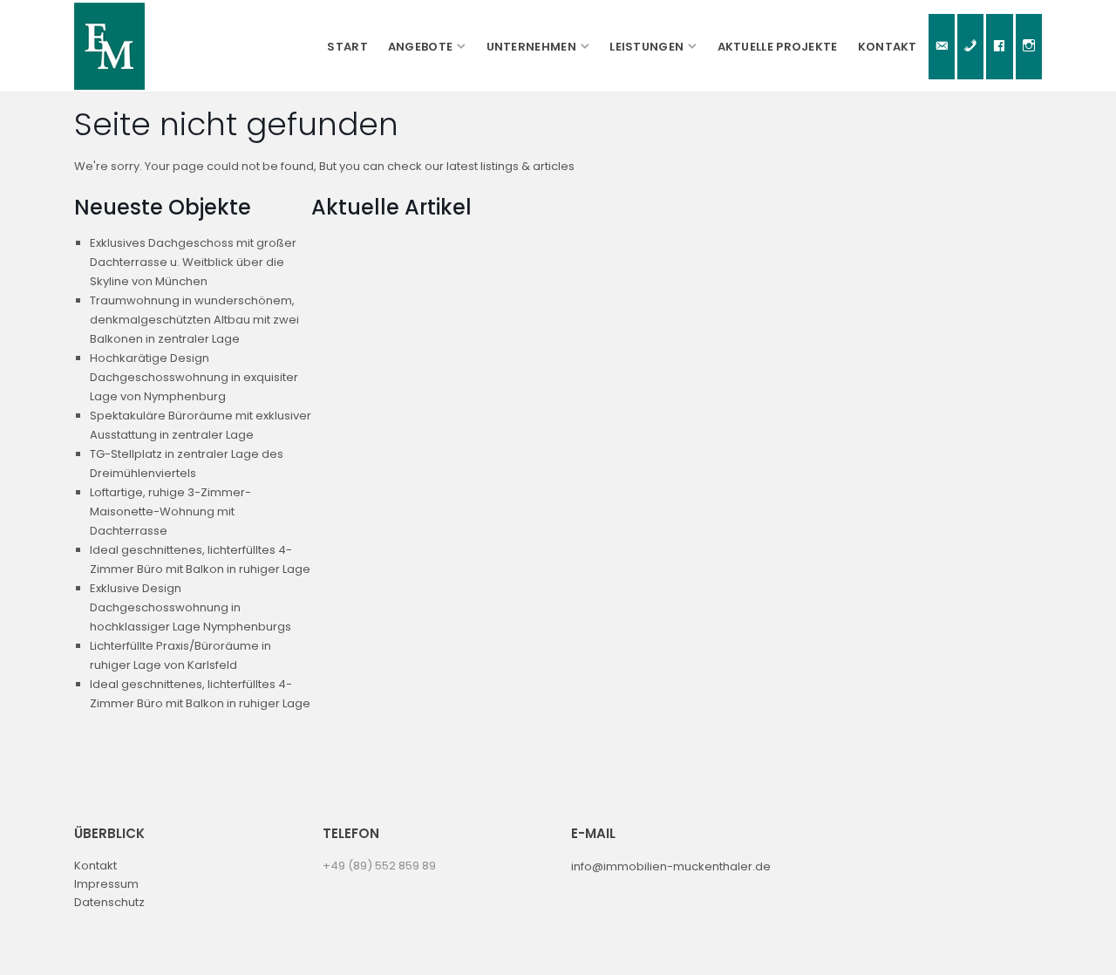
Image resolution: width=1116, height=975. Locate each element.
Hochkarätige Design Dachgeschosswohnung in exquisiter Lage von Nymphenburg (194, 377)
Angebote (420, 46)
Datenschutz (109, 902)
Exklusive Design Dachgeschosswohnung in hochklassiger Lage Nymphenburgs (190, 607)
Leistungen (646, 46)
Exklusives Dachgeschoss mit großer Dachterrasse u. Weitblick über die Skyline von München (193, 262)
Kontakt (887, 46)
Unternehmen (531, 46)
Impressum (106, 884)
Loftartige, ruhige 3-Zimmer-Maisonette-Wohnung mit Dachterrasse (170, 511)
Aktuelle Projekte (778, 46)
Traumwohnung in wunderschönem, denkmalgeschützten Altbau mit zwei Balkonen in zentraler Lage (194, 319)
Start (347, 46)
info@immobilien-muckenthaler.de (671, 866)
